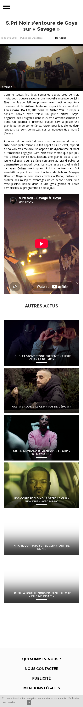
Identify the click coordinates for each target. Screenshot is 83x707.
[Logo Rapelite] (41, 7)
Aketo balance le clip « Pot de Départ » (41, 406)
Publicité (41, 678)
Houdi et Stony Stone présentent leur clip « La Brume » (42, 358)
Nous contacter (41, 669)
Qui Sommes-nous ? (41, 659)
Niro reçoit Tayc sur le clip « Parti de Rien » (42, 547)
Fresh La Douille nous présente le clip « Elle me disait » (42, 595)
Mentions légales (41, 688)
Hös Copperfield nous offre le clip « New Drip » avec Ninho (41, 500)
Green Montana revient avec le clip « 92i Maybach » (41, 452)
